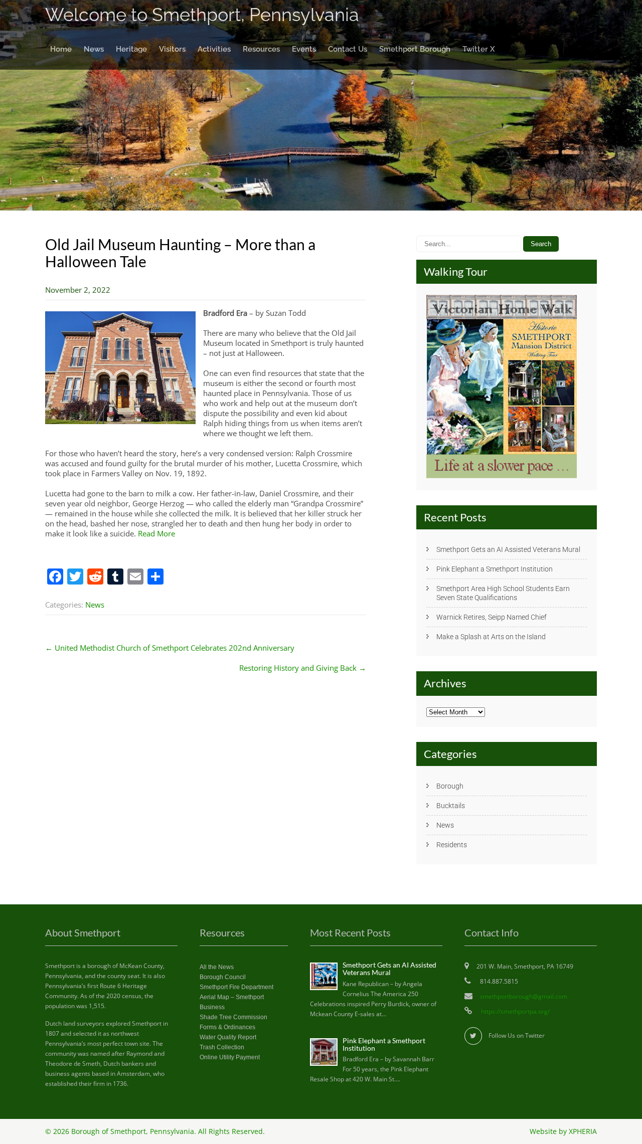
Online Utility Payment (230, 1057)
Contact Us (347, 49)
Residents (451, 845)
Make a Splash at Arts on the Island (491, 637)
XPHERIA (583, 1131)
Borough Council (223, 977)
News (94, 49)
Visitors (172, 49)
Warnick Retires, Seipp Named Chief (491, 617)
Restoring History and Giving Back (302, 668)
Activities (214, 49)
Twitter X (478, 49)
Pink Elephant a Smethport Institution (494, 569)
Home (61, 49)
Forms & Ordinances (227, 1027)
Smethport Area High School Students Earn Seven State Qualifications (503, 593)
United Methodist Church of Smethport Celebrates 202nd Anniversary (169, 648)
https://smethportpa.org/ (514, 1011)
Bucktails (450, 806)
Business (212, 1007)
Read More (156, 533)
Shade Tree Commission (233, 1017)
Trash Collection (222, 1047)
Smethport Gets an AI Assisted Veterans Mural (508, 549)
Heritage (131, 49)
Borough (449, 786)
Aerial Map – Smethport (232, 997)
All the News (217, 967)
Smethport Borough (414, 49)
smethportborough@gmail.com (523, 996)
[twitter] (473, 1036)
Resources (261, 49)
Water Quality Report (228, 1037)
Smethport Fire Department (236, 987)
